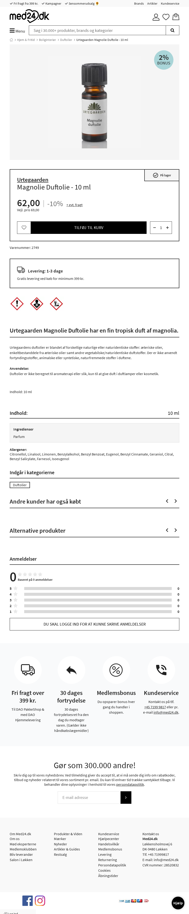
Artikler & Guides (67, 849)
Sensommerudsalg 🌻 (83, 3)
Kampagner (53, 3)
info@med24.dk (166, 712)
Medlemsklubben (23, 849)
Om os (15, 838)
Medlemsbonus (110, 849)
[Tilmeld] (125, 797)
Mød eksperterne (23, 844)
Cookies (104, 870)
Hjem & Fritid (26, 40)
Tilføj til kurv (88, 227)
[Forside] (11, 40)
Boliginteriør (47, 40)
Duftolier (66, 40)
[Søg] (172, 30)
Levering (105, 854)
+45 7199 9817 (155, 707)
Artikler (152, 3)
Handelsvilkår (108, 844)
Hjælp (178, 903)
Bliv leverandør (21, 854)
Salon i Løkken (21, 859)
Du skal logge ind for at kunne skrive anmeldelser (95, 624)
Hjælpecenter (108, 838)
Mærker (60, 838)
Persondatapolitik (112, 865)
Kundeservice (170, 3)
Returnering (107, 859)
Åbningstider (108, 875)
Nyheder (60, 844)
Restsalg (60, 854)
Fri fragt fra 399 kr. (25, 3)
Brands (139, 3)
